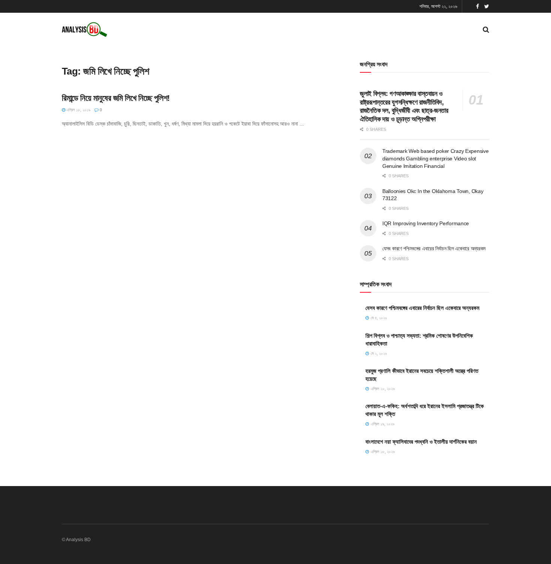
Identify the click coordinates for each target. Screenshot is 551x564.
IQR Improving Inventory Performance (425, 223)
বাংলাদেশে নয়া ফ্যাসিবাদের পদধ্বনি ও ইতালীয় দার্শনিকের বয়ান (421, 441)
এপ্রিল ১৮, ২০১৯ (77, 110)
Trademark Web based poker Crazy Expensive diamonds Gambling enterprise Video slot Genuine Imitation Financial (435, 158)
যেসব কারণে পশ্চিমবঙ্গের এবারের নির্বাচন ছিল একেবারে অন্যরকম (433, 248)
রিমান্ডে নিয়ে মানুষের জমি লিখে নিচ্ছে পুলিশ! (116, 98)
